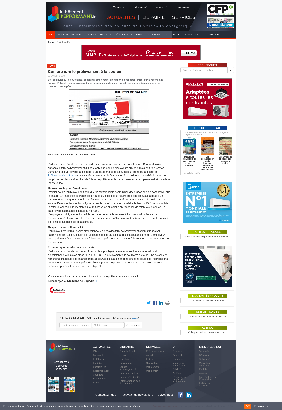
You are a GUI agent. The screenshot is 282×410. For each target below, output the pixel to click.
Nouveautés (126, 362)
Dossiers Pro (99, 366)
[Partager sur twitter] (148, 303)
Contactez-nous (105, 394)
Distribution (99, 359)
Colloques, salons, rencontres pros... (207, 332)
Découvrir (178, 355)
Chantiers (98, 374)
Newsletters (161, 6)
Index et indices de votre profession (207, 316)
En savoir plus (261, 406)
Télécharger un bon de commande (130, 382)
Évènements (99, 378)
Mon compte (119, 6)
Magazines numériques (179, 364)
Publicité (177, 369)
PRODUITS (91, 34)
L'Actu (96, 351)
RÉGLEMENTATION (124, 34)
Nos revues (183, 6)
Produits (97, 362)
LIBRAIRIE (153, 17)
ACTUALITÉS (121, 17)
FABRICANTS (62, 34)
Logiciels (124, 359)
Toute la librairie (128, 351)
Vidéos (96, 382)
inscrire (135, 317)
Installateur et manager (206, 384)
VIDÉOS (167, 34)
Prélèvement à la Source (62, 175)
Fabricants (98, 355)
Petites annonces (155, 351)
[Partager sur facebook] (155, 303)
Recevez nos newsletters (136, 394)
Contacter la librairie (130, 376)
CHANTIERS (140, 34)
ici (96, 280)
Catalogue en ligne (129, 373)
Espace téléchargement (128, 368)
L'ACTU (50, 34)
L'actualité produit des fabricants (207, 300)
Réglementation (101, 370)
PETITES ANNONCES (210, 34)
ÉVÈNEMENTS (154, 34)
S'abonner (178, 359)
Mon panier (141, 6)
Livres (123, 355)
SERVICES (183, 17)
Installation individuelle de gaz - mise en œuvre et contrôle (189, 161)
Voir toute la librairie (191, 172)
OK (248, 406)
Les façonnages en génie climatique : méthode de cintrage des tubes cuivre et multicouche (207, 164)
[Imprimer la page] (167, 303)
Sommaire (178, 351)
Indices (149, 359)
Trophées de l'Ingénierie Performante (179, 379)
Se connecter (133, 325)
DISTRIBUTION (77, 34)
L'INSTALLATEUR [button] (189, 34)
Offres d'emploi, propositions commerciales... (207, 236)
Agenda (150, 355)
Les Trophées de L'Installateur (208, 378)
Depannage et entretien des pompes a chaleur (225, 160)
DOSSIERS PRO (105, 34)
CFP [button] (175, 34)
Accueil (52, 42)
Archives (177, 373)
